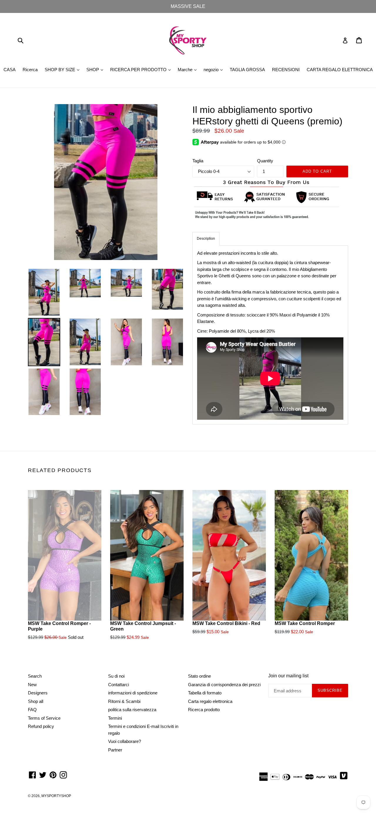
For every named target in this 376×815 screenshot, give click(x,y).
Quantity (265, 160)
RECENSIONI (286, 69)
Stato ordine (199, 676)
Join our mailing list (288, 675)
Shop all (35, 701)
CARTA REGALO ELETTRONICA (340, 69)
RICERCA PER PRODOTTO (142, 69)
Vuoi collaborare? (124, 741)
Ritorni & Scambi (124, 701)
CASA (10, 69)
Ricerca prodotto (204, 709)
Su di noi (116, 676)
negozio (215, 69)
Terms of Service (44, 718)
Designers (38, 692)
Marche (188, 69)
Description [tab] (206, 238)
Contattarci (118, 684)
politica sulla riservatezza (132, 709)
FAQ (32, 709)
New (32, 684)
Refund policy (41, 726)
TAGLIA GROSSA (247, 69)
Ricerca (30, 69)
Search (35, 676)
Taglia (197, 160)
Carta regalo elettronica (210, 701)
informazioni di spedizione (132, 692)
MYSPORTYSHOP (56, 796)
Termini (115, 718)
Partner (115, 749)
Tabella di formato (204, 692)
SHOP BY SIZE (63, 69)
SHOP (96, 69)
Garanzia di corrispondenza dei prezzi (224, 684)
